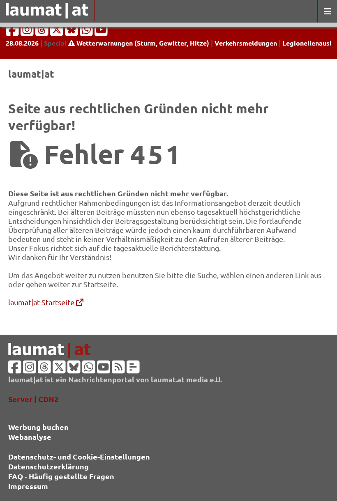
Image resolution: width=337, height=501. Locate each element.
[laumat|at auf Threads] (42, 32)
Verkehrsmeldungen (246, 43)
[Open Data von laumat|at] (133, 369)
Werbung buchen (38, 427)
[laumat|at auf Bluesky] (72, 32)
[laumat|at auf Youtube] (101, 32)
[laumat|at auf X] (57, 32)
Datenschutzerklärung (48, 466)
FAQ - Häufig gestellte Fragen (61, 476)
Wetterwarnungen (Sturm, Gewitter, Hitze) (142, 43)
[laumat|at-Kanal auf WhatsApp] (87, 32)
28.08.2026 (22, 43)
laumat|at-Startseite (42, 302)
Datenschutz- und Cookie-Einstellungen (79, 456)
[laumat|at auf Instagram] (28, 32)
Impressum (28, 486)
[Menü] (327, 11)
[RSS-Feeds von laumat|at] (118, 369)
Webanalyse (29, 436)
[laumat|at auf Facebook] (13, 32)
